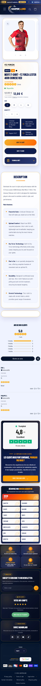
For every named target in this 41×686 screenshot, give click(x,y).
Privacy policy (8, 676)
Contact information (7, 680)
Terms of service (20, 683)
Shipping (14, 97)
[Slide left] (15, 55)
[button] (4, 9)
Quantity (7, 110)
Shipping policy (33, 680)
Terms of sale (20, 676)
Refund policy (21, 680)
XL (28, 105)
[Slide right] (25, 55)
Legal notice (31, 676)
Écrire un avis (18, 359)
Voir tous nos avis (21, 478)
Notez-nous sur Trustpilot (20, 614)
